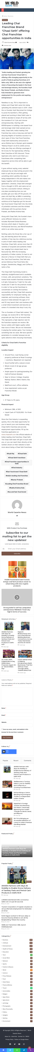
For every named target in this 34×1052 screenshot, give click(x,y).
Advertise (14, 1036)
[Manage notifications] (29, 1047)
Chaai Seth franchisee (17, 458)
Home (5, 16)
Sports (5, 964)
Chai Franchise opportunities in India (17, 462)
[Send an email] (16, 42)
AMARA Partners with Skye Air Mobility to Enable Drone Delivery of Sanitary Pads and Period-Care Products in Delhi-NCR (8, 638)
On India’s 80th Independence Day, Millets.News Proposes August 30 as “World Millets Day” (9, 664)
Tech (4, 955)
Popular (5, 760)
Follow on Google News (21, 1039)
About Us (7, 1036)
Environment (6, 1021)
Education (6, 952)
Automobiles (6, 991)
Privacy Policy (10, 1039)
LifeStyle (5, 943)
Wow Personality (8, 1009)
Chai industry (17, 468)
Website (4, 722)
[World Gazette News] (12, 4)
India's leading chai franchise (17, 476)
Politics (5, 1012)
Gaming (5, 1018)
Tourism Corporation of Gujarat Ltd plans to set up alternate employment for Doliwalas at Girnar (17, 909)
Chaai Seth (23, 454)
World (4, 970)
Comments (27, 760)
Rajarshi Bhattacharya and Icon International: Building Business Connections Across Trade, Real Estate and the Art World (25, 637)
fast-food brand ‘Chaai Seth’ (17, 472)
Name (4, 708)
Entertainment (7, 946)
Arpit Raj (11, 454)
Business (10, 16)
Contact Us (21, 1036)
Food (4, 979)
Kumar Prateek (17, 480)
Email (4, 715)
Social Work (6, 958)
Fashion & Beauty (8, 967)
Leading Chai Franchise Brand (17, 484)
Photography (6, 1006)
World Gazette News (9, 42)
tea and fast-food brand (17, 492)
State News (6, 982)
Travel (4, 988)
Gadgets (5, 1015)
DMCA (27, 1036)
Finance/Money (7, 985)
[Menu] (2, 5)
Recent (16, 760)
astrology (5, 1003)
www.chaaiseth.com (9, 434)
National (5, 961)
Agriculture (6, 1000)
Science (5, 973)
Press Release (7, 976)
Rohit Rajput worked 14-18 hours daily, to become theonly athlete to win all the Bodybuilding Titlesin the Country (16, 918)
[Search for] (32, 5)
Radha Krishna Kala (17, 488)
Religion (5, 994)
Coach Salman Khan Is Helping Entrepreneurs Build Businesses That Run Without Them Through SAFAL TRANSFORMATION (25, 665)
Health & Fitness (8, 949)
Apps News (6, 997)
